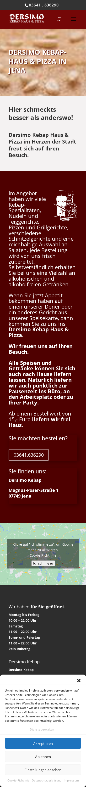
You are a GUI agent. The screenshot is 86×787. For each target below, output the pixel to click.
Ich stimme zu (43, 563)
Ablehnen (43, 756)
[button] (78, 680)
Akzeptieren (43, 743)
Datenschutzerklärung (46, 780)
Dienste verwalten (42, 729)
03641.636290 (29, 455)
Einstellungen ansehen (43, 769)
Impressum (71, 780)
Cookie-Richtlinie (18, 780)
